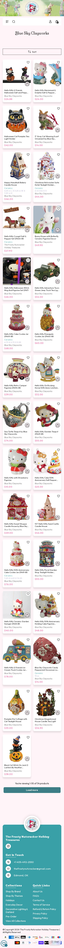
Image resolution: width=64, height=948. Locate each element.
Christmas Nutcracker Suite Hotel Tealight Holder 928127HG (47, 184)
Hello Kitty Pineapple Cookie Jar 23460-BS (44, 335)
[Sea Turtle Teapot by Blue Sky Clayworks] (17, 415)
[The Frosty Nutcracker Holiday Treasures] (32, 8)
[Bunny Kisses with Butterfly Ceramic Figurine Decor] (47, 219)
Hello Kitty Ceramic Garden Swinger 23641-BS (16, 622)
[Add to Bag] (27, 83)
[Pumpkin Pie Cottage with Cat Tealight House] (17, 702)
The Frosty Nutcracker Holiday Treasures (39, 929)
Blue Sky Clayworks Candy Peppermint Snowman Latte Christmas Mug (47, 669)
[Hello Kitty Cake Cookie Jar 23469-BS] (17, 317)
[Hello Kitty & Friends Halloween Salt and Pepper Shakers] (17, 73)
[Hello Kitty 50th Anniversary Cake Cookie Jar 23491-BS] (17, 553)
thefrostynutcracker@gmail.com (32, 868)
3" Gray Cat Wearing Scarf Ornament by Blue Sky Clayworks (47, 138)
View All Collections (16, 920)
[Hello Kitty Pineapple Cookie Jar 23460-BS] (47, 317)
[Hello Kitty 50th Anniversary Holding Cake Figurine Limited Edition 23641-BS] (47, 605)
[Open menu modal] (7, 22)
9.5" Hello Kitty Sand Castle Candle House (47, 525)
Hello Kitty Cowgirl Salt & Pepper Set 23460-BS (15, 237)
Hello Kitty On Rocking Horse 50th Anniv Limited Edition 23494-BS (46, 387)
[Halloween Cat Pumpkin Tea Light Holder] (17, 120)
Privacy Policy (40, 913)
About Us (37, 891)
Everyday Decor (14, 904)
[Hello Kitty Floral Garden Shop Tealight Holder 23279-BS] (47, 553)
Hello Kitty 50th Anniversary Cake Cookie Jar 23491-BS (16, 571)
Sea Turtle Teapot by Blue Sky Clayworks (15, 432)
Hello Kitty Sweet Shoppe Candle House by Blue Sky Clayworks (15, 526)
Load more (32, 790)
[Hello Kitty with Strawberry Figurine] (17, 461)
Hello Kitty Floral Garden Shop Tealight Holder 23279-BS (46, 572)
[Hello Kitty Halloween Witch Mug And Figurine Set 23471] (17, 271)
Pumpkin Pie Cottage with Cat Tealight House (15, 720)
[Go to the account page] (50, 22)
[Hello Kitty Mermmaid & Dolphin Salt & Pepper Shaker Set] (47, 73)
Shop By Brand (13, 891)
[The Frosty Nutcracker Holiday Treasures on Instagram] (8, 846)
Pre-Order (11, 916)
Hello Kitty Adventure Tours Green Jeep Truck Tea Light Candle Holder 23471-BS (47, 290)
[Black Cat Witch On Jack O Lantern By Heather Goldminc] (17, 748)
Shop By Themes (14, 895)
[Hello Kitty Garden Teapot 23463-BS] (47, 415)
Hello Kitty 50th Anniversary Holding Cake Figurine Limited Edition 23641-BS (47, 623)
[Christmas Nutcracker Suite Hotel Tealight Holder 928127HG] (47, 166)
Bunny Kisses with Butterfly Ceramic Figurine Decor (46, 237)
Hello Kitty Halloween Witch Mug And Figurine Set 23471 (16, 289)
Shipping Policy (40, 917)
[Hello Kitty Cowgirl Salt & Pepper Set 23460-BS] (17, 219)
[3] (47, 120)
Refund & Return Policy (44, 909)
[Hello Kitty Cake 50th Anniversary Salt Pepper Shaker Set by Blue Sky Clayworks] (47, 461)
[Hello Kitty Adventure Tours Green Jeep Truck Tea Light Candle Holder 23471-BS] (47, 271)
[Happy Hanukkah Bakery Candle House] (17, 166)
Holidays (10, 900)
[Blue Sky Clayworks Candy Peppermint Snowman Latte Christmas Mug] (47, 651)
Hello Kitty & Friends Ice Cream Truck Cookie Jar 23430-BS (15, 669)
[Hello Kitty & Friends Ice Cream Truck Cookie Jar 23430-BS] (17, 651)
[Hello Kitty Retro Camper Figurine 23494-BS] (17, 369)
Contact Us (38, 900)
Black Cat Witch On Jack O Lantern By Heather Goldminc (16, 767)
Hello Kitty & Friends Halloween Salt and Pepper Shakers (16, 92)
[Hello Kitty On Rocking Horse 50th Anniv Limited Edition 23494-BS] (47, 369)
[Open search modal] (14, 22)
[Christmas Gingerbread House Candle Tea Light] (47, 702)
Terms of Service (41, 904)
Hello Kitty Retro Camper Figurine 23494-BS (15, 386)
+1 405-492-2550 (24, 862)
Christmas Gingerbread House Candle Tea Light (45, 720)
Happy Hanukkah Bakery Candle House (15, 183)
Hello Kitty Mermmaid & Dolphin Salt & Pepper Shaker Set (45, 92)
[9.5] (47, 507)
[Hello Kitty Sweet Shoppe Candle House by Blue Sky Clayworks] (17, 507)
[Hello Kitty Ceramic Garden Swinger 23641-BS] (17, 605)
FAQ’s (36, 895)
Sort (34, 51)
